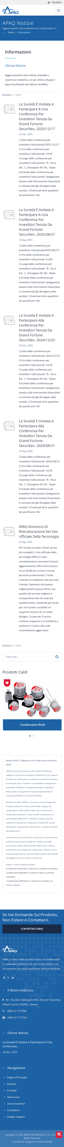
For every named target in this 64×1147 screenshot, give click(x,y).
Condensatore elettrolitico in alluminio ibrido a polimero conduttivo (30, 875)
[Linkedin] (13, 978)
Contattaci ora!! (32, 929)
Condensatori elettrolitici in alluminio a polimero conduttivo (32, 869)
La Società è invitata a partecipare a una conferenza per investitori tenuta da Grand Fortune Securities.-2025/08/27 (37, 222)
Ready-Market (45, 1142)
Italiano (56, 2)
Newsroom (13, 1097)
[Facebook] (4, 978)
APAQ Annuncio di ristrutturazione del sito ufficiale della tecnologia (39, 531)
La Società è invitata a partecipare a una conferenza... (27, 1044)
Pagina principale (17, 1077)
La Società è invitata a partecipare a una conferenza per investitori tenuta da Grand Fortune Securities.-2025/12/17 (37, 116)
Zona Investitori (16, 1103)
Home (11, 32)
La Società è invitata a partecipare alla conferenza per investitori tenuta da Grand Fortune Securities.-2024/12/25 (37, 327)
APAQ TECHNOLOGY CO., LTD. (40, 1135)
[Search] (57, 657)
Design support (16, 1117)
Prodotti (12, 1090)
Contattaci (45, 881)
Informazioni (24, 32)
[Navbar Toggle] (58, 10)
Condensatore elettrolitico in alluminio (23, 881)
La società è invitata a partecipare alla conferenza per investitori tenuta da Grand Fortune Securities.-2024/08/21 (37, 433)
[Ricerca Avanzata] (59, 1134)
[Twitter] (8, 978)
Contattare (13, 1110)
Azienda (11, 1084)
